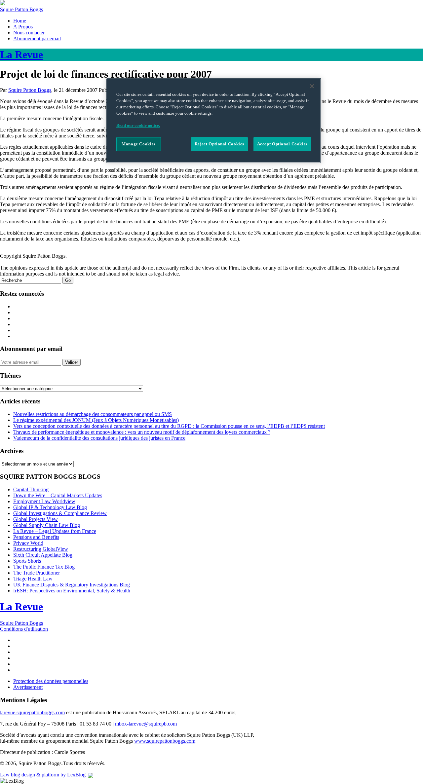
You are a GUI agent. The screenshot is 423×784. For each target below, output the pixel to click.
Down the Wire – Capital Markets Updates (57, 495)
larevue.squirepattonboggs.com (32, 712)
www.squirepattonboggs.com (164, 741)
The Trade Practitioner (36, 573)
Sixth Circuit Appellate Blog (42, 555)
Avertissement (28, 687)
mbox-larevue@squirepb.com (146, 724)
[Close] (312, 86)
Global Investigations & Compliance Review (60, 513)
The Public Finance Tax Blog (44, 567)
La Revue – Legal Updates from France (54, 531)
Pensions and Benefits (36, 537)
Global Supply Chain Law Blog (46, 525)
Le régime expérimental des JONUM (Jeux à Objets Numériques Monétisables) (96, 420)
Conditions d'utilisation (24, 629)
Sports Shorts (27, 561)
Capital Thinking (31, 489)
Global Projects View (35, 519)
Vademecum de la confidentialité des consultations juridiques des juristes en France (99, 438)
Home (19, 20)
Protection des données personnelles (50, 681)
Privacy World (28, 543)
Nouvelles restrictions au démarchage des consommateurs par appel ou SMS (92, 414)
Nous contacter (29, 32)
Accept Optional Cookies (282, 144)
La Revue (21, 607)
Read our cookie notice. (138, 125)
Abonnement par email (37, 38)
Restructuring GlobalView (40, 549)
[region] (213, 120)
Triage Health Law (33, 578)
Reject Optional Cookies (219, 144)
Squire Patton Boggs (21, 9)
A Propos (23, 26)
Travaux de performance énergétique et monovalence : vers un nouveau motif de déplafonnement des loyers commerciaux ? (141, 432)
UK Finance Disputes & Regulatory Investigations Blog (71, 584)
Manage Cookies (139, 144)
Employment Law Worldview (44, 501)
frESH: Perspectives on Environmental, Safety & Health (71, 590)
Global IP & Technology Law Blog (50, 507)
